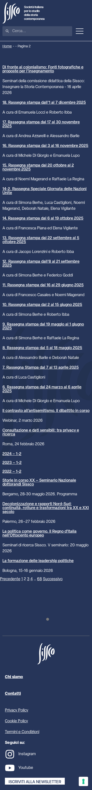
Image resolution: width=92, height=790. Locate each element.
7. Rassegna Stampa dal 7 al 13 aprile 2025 (40, 368)
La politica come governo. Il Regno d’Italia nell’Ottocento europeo (39, 534)
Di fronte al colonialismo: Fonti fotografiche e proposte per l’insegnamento (42, 69)
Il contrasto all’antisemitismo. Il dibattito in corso (46, 411)
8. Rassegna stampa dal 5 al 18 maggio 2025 (42, 348)
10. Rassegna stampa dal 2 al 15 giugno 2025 (42, 305)
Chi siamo (14, 677)
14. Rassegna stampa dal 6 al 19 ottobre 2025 (42, 219)
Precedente (10, 579)
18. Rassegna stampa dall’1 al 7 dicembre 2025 (44, 103)
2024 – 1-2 (11, 454)
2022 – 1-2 (11, 472)
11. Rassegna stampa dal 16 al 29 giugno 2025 (43, 285)
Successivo (53, 579)
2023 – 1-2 (12, 463)
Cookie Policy (16, 721)
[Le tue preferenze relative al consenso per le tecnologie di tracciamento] (83, 781)
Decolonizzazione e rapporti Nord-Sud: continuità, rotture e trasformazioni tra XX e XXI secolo (45, 508)
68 (39, 579)
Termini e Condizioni (22, 732)
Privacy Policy (16, 710)
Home (7, 46)
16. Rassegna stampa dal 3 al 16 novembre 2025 (45, 146)
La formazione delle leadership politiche (38, 561)
